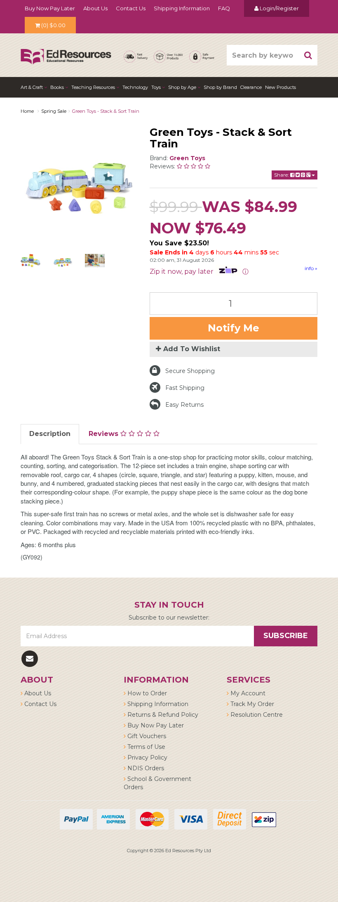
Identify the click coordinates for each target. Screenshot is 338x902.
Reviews (104, 434)
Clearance (251, 87)
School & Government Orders (157, 783)
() (53, 25)
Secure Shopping (190, 371)
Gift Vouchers (146, 736)
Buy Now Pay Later (50, 8)
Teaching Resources (93, 87)
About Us (95, 8)
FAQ (224, 8)
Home (27, 111)
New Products (280, 87)
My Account (247, 693)
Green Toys (187, 158)
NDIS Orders (145, 768)
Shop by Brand (220, 87)
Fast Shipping (184, 388)
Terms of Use (145, 747)
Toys (156, 87)
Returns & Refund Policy (162, 714)
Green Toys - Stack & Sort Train (105, 111)
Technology (135, 87)
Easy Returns (184, 404)
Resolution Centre (256, 714)
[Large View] (30, 260)
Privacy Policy (146, 757)
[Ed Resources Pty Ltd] (66, 49)
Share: (282, 175)
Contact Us (131, 8)
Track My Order (251, 704)
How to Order (146, 693)
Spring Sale (53, 111)
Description (49, 434)
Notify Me (233, 328)
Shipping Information (182, 8)
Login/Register (278, 8)
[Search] (308, 55)
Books (57, 87)
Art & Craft (32, 87)
